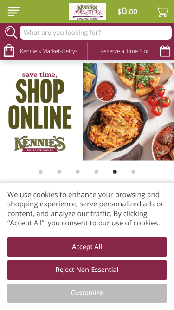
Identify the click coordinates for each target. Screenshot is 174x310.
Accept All (87, 247)
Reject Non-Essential (87, 269)
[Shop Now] (14, 11)
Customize (87, 293)
